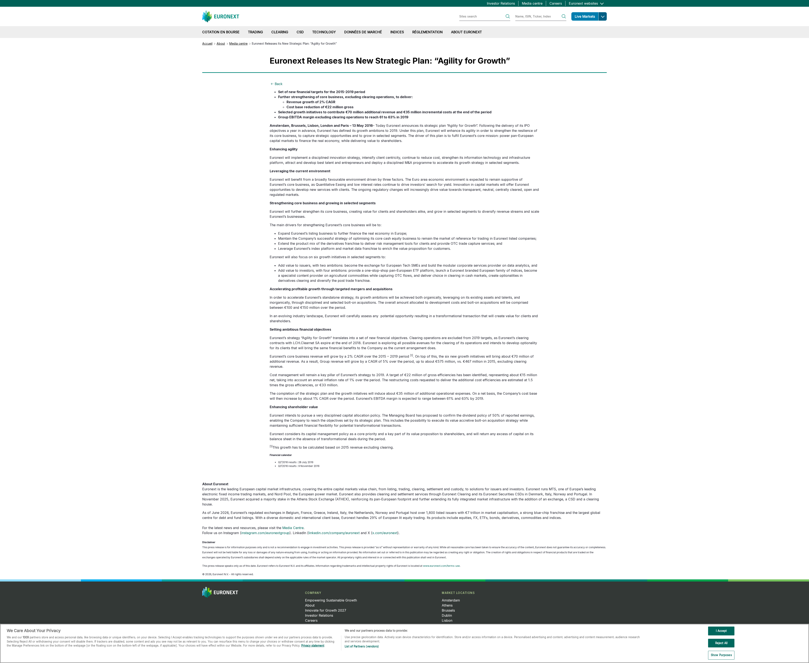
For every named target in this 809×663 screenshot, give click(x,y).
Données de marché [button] (363, 32)
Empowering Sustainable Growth (331, 600)
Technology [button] (324, 32)
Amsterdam (451, 600)
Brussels (448, 610)
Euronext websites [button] (584, 3)
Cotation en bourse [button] (221, 32)
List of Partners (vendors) (362, 646)
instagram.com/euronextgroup (265, 533)
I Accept (721, 630)
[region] (404, 643)
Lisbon (447, 620)
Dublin (447, 615)
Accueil (207, 43)
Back (279, 84)
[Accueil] (220, 16)
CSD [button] (300, 32)
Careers (555, 3)
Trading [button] (255, 32)
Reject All (721, 643)
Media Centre (293, 528)
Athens (447, 605)
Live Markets (585, 16)
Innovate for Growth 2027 (325, 610)
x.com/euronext (384, 533)
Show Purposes (721, 655)
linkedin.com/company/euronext (334, 533)
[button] (602, 16)
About (221, 43)
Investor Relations (501, 3)
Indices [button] (397, 32)
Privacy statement (312, 645)
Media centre (532, 3)
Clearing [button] (279, 32)
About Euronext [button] (466, 32)
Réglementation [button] (427, 32)
